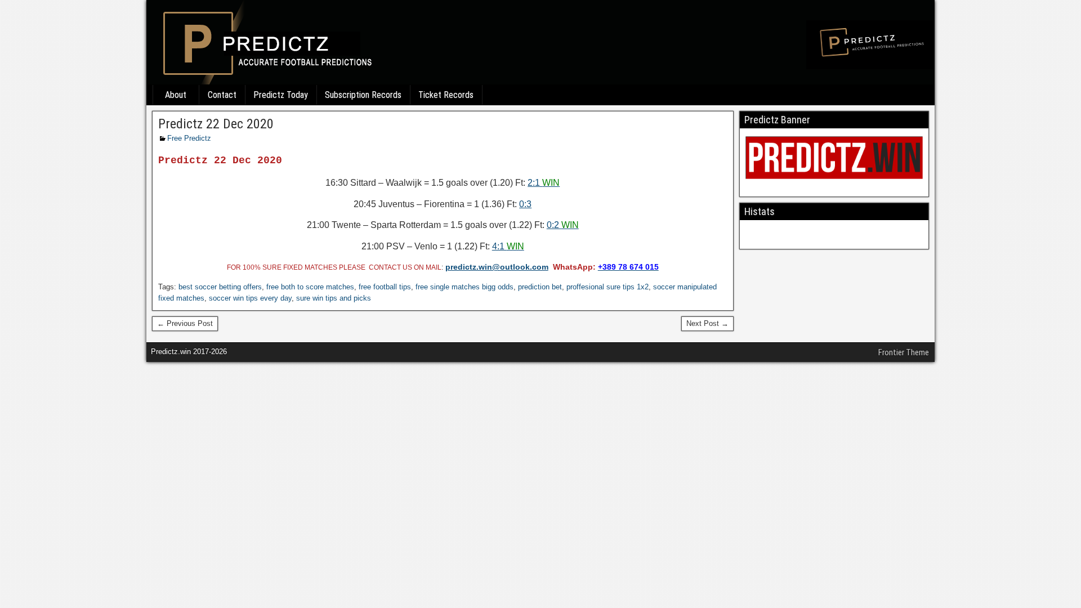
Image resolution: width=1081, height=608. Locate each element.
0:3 (525, 204)
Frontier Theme (903, 352)
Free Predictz (189, 138)
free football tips (385, 287)
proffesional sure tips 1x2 (607, 287)
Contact (222, 95)
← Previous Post (185, 323)
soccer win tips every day (250, 298)
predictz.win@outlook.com (496, 266)
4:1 (508, 246)
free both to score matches (310, 287)
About (175, 95)
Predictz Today (280, 95)
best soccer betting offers (220, 287)
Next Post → (707, 323)
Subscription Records (363, 95)
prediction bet (540, 287)
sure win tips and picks (333, 298)
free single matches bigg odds (464, 287)
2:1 (544, 182)
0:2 (563, 225)
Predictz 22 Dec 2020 (216, 124)
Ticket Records (446, 95)
